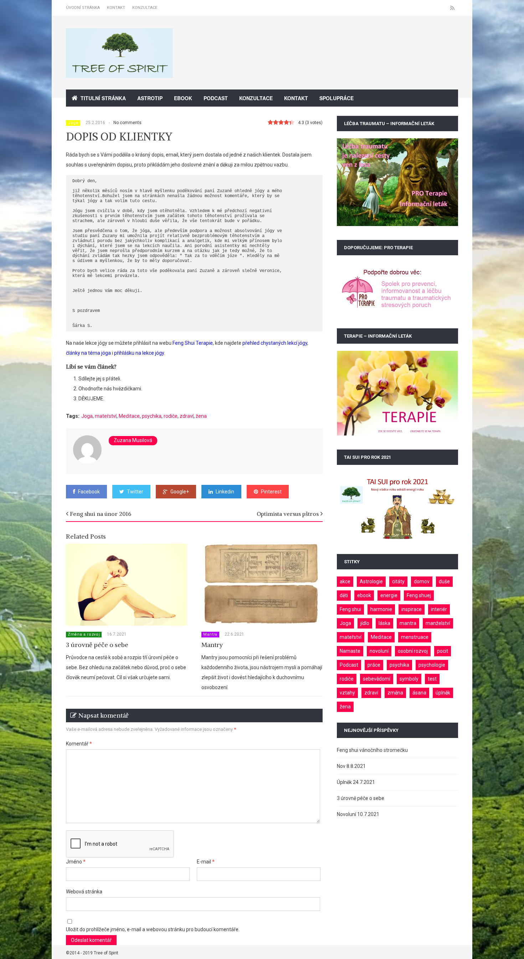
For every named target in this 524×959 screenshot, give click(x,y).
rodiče (171, 416)
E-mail (206, 862)
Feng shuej (419, 595)
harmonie (381, 609)
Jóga (73, 122)
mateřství (106, 416)
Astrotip (150, 98)
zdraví (187, 416)
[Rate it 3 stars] (281, 122)
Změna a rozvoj (84, 634)
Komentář (79, 744)
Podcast (216, 98)
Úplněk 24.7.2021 (356, 782)
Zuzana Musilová (133, 440)
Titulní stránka (103, 98)
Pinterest (271, 491)
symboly (409, 679)
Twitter (135, 491)
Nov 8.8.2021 (351, 766)
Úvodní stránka (83, 7)
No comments (127, 122)
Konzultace (144, 7)
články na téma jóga (88, 353)
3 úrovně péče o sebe (97, 645)
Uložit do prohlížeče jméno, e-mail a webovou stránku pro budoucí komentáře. (153, 929)
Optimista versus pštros (288, 513)
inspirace (411, 609)
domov (422, 581)
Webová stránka (84, 891)
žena (201, 416)
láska (384, 623)
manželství (438, 623)
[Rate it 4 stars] (286, 122)
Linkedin (225, 491)
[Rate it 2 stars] (275, 122)
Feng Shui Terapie (193, 343)
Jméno (76, 862)
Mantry (212, 645)
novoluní (379, 651)
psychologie (431, 665)
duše (444, 581)
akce (345, 581)
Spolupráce (336, 98)
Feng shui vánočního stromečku (372, 750)
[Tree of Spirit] (119, 74)
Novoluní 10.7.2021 (358, 814)
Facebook (89, 491)
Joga (87, 416)
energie (388, 595)
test (432, 679)
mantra (408, 623)
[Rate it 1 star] (270, 122)
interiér (439, 609)
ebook (364, 595)
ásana (419, 693)
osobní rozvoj (413, 651)
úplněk (443, 693)
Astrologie (371, 581)
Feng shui (350, 609)
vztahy (347, 693)
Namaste (350, 651)
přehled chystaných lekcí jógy (274, 343)
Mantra (210, 634)
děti (344, 595)
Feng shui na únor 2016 (100, 513)
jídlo (364, 623)
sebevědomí (376, 679)
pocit (442, 651)
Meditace (129, 416)
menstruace (414, 637)
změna (395, 693)
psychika (151, 416)
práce (374, 665)
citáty (398, 581)
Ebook (183, 98)
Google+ (179, 491)
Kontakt (116, 7)
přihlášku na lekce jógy (139, 353)
